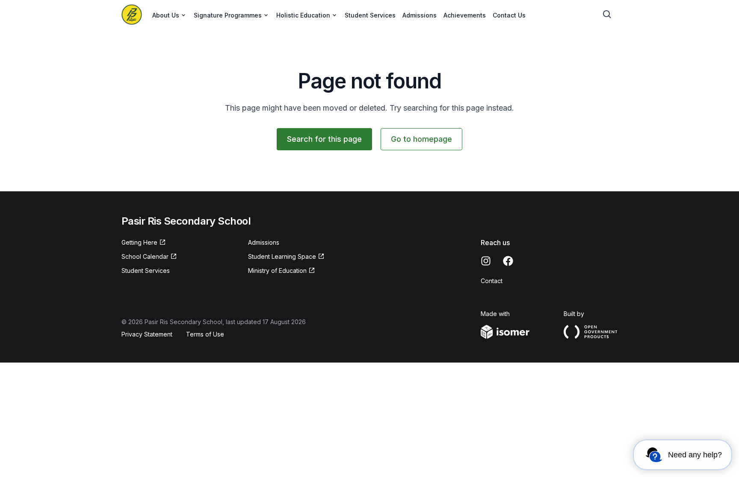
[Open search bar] (607, 14)
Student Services (370, 15)
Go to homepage (421, 139)
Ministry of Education (277, 270)
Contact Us (509, 15)
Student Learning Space (282, 256)
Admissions (419, 15)
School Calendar (144, 256)
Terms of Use (205, 334)
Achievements (464, 15)
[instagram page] (486, 261)
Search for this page (324, 139)
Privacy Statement (146, 334)
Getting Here (139, 242)
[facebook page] (508, 261)
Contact (492, 280)
